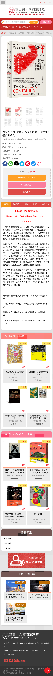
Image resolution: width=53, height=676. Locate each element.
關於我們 (7, 643)
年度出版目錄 (18, 643)
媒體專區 (38, 643)
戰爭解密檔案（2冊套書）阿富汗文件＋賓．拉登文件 (38, 418)
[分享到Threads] (16, 163)
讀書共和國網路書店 (21, 651)
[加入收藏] (39, 163)
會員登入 (41, 2)
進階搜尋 (45, 22)
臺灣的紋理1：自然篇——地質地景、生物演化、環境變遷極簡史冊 (38, 472)
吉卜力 (39, 27)
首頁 (5, 33)
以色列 (33, 27)
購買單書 (26, 192)
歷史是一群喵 (17, 27)
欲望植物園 (38, 514)
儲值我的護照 (45, 2)
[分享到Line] (10, 163)
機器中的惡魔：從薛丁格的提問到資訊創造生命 (14, 516)
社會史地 (7, 548)
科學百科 (30, 33)
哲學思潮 (7, 538)
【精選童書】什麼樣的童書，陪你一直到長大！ (15, 620)
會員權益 (7, 651)
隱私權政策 (35, 651)
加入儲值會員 (26, 185)
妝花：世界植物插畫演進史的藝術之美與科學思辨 (14, 472)
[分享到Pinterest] (27, 163)
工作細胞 (26, 27)
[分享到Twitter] (22, 163)
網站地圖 (11, 654)
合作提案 (29, 643)
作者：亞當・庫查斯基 (11, 143)
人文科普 (21, 33)
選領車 (50, 2)
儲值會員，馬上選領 (26, 178)
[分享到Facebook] (5, 163)
